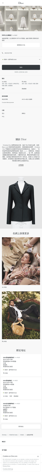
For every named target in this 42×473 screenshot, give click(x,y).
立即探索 (21, 165)
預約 (21, 67)
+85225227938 (8, 53)
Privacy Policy (6, 466)
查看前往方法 (13, 44)
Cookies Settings (8, 469)
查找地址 (21, 426)
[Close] (38, 456)
